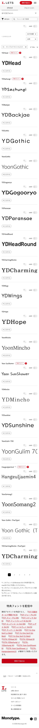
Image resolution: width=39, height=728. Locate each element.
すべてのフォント (7, 13)
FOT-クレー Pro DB (10, 618)
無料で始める (19, 661)
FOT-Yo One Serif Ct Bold (19, 636)
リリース (13, 687)
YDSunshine (6, 415)
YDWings (5, 286)
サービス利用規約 (16, 705)
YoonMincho (6, 337)
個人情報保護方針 (16, 709)
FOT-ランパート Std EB (11, 630)
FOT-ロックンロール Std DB (13, 624)
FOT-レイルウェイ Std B (21, 627)
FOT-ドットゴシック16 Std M (18, 621)
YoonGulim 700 (8, 441)
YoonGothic (6, 156)
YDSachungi (6, 79)
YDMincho (5, 389)
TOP (4, 676)
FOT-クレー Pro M (28, 615)
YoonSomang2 (7, 494)
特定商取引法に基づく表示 (19, 694)
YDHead (5, 53)
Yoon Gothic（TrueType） (11, 520)
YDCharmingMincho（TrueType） (14, 546)
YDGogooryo (7, 182)
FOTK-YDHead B (27, 639)
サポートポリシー (16, 701)
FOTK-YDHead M (9, 639)
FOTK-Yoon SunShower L (17, 648)
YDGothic (5, 130)
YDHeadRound (7, 234)
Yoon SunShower (8, 363)
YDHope (5, 311)
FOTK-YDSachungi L (10, 642)
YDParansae (6, 208)
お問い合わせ (15, 690)
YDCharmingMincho (9, 260)
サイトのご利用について (18, 698)
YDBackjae (6, 105)
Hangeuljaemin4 (8, 467)
